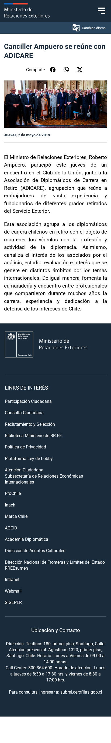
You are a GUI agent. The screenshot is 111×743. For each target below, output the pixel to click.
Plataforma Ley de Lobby (29, 458)
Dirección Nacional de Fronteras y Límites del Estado (55, 562)
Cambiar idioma (94, 27)
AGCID (11, 528)
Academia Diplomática (26, 539)
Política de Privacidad (25, 447)
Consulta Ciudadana (24, 412)
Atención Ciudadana (24, 469)
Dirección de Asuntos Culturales (35, 550)
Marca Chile (16, 516)
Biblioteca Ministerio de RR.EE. (34, 435)
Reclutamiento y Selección (30, 424)
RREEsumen (16, 568)
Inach (10, 505)
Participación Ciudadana (28, 401)
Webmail (13, 591)
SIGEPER (13, 602)
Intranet (12, 579)
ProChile (13, 493)
